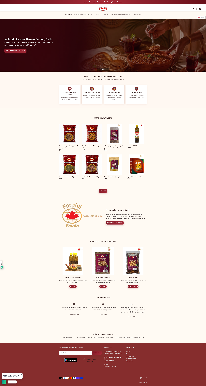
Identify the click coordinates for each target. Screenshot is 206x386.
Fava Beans (103, 286)
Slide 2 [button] (104, 323)
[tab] (102, 323)
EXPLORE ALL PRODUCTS (114, 223)
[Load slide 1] (102, 69)
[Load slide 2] (103, 69)
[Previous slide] (99, 69)
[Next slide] (107, 69)
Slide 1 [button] (102, 323)
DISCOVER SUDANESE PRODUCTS (15, 51)
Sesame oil (73, 286)
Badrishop (144, 382)
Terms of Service (131, 358)
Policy (128, 354)
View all (103, 191)
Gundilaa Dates (133, 286)
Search (128, 351)
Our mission (129, 361)
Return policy (130, 356)
